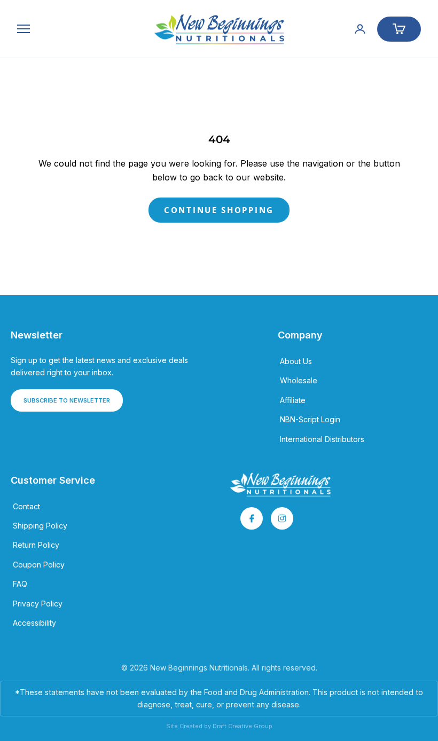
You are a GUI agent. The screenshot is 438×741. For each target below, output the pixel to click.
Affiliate (293, 400)
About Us (296, 361)
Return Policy (36, 544)
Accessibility (34, 622)
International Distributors (322, 439)
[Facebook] (251, 518)
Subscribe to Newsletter (67, 400)
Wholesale (298, 380)
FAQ (20, 583)
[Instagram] (282, 518)
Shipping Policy (40, 525)
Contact (26, 506)
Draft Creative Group (242, 726)
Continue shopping (219, 209)
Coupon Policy (39, 564)
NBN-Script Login (310, 419)
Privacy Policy (37, 603)
